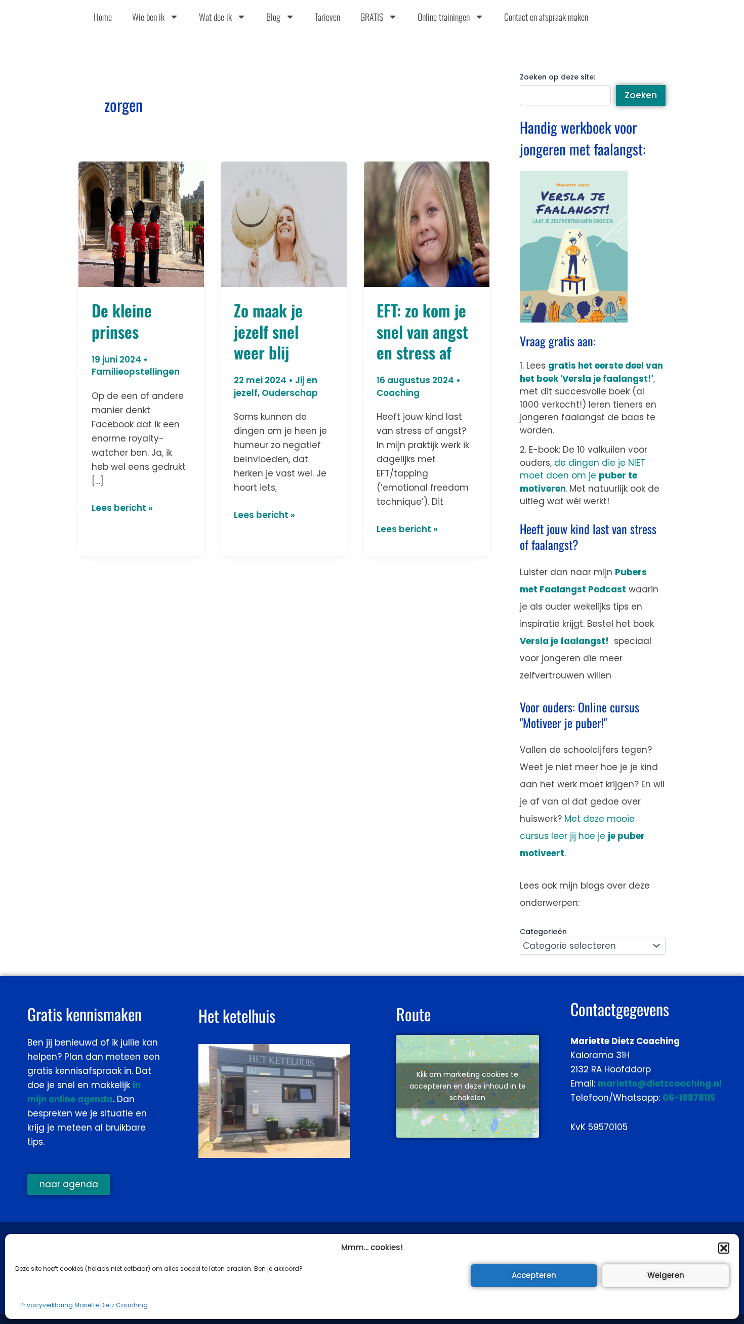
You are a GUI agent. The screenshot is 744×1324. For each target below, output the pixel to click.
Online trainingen (444, 16)
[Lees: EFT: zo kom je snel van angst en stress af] (426, 223)
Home (103, 16)
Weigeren (665, 1275)
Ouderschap (290, 393)
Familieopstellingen (136, 372)
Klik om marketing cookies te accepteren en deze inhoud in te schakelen (467, 1086)
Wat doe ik (215, 16)
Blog (273, 16)
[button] (724, 1248)
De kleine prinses (122, 320)
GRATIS (371, 16)
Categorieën (543, 932)
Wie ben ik (148, 16)
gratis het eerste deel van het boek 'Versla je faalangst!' (591, 372)
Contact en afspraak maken (546, 16)
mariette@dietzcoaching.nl (660, 1083)
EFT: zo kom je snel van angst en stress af (422, 331)
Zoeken (641, 95)
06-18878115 (689, 1098)
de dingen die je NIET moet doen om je (582, 476)
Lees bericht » (122, 507)
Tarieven (327, 16)
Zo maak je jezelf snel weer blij (268, 331)
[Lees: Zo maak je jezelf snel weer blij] (284, 223)
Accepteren (534, 1275)
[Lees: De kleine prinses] (141, 223)
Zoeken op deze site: (557, 77)
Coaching (398, 393)
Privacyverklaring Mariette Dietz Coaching (84, 1305)
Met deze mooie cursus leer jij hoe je (582, 836)
